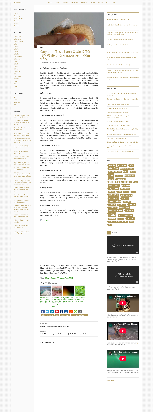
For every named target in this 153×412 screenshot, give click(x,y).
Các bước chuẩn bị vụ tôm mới (117, 138)
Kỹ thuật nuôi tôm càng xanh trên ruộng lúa (121, 134)
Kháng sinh (125, 189)
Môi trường (126, 195)
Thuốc (108, 2)
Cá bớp (16, 44)
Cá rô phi (129, 176)
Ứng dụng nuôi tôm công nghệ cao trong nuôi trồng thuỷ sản (21, 122)
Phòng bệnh (65, 315)
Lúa (119, 192)
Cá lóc (16, 61)
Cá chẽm (16, 49)
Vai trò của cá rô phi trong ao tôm (118, 104)
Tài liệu (92, 2)
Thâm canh (124, 207)
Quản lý (112, 204)
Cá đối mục (17, 59)
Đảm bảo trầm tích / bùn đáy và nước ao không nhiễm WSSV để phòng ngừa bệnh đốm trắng (57, 302)
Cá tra (111, 179)
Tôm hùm (16, 21)
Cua (126, 172)
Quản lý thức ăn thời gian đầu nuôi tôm (120, 39)
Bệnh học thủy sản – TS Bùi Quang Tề (119, 125)
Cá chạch (16, 46)
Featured (114, 185)
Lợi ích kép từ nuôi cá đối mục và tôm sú (120, 151)
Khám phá (65, 2)
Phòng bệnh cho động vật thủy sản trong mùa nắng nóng (21, 189)
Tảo (131, 222)
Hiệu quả (113, 189)
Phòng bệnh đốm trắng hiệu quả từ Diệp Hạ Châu (80, 299)
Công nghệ (114, 182)
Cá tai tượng (17, 76)
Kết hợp (111, 192)
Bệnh (57, 2)
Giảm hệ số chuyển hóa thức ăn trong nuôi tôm (122, 142)
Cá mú (16, 64)
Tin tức (50, 2)
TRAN (109, 261)
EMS (136, 182)
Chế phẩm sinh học (115, 171)
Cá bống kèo (17, 36)
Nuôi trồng (113, 198)
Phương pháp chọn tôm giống (117, 108)
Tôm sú (121, 219)
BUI (53, 62)
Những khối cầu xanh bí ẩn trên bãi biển (54, 325)
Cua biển (16, 13)
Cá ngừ (16, 66)
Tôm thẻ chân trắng (118, 222)
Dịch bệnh (127, 182)
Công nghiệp (121, 179)
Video (114, 2)
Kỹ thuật (84, 2)
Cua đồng (17, 16)
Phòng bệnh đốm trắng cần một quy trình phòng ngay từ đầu (68, 300)
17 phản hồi (114, 317)
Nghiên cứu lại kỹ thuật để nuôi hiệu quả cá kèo (122, 65)
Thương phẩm (115, 211)
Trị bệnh (129, 211)
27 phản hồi (121, 345)
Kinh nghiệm (74, 2)
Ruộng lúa (121, 204)
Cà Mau (133, 171)
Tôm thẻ (130, 219)
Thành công (113, 207)
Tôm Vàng (18, 2)
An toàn (112, 165)
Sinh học (132, 204)
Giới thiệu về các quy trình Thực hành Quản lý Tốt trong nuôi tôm (45, 300)
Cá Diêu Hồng (18, 56)
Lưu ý (126, 192)
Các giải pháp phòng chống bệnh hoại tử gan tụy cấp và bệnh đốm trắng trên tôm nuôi (22, 175)
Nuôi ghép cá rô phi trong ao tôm (118, 121)
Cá (111, 175)
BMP (57, 315)
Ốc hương (17, 102)
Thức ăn (100, 2)
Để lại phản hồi (62, 62)
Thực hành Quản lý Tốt (79, 315)
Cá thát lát (17, 79)
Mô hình (113, 195)
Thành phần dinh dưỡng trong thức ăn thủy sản (122, 52)
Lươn (133, 192)
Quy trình (127, 201)
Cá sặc (16, 74)
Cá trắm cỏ (17, 84)
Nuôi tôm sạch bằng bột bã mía (117, 287)
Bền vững (113, 168)
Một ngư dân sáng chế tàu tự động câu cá (122, 343)
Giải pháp (126, 185)
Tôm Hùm (112, 219)
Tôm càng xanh (125, 215)
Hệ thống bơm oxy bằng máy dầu (118, 19)
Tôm (112, 214)
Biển (131, 165)
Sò (15, 104)
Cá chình (119, 176)
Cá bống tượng (18, 41)
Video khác (112, 380)
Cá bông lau (17, 39)
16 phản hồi (115, 289)
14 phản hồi (115, 261)
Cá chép (16, 51)
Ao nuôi (122, 165)
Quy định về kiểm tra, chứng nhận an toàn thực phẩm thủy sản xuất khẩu (22, 140)
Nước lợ (125, 198)
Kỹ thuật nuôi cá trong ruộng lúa (117, 112)
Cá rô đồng (17, 71)
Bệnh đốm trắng (47, 315)
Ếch (110, 224)
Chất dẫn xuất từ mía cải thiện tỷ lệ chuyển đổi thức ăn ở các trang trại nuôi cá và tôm (22, 182)
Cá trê (15, 86)
